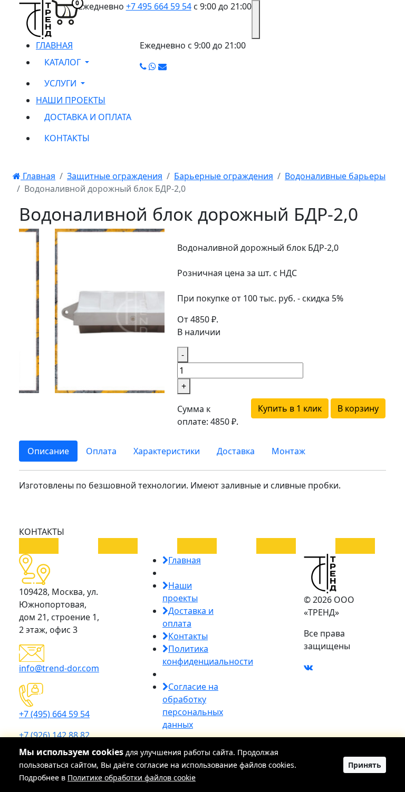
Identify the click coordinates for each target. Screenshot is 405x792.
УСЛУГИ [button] (61, 83)
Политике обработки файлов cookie (132, 778)
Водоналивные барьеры (335, 176)
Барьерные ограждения (223, 176)
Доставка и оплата (188, 617)
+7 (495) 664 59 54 (54, 714)
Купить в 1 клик (290, 408)
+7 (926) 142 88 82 (54, 735)
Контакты (188, 636)
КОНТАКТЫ (67, 138)
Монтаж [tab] (288, 451)
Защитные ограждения (114, 176)
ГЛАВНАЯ (54, 45)
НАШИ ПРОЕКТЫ (70, 100)
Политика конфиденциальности (207, 655)
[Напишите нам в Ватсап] (152, 66)
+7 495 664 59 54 (158, 6)
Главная (38, 176)
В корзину (358, 408)
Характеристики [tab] (166, 451)
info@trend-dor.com (59, 668)
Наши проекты (180, 592)
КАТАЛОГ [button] (63, 62)
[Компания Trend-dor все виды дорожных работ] (35, 19)
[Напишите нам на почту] (162, 66)
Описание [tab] (48, 451)
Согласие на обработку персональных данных (192, 705)
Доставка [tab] (236, 451)
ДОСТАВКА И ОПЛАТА (87, 117)
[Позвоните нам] (143, 66)
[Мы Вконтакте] (308, 667)
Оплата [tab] (101, 451)
